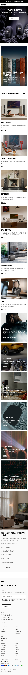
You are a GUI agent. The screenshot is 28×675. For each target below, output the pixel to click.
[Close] (25, 311)
